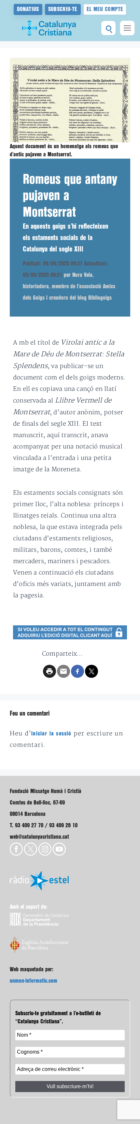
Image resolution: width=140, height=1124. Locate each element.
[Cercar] (108, 28)
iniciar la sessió (51, 733)
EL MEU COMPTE (105, 9)
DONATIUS (28, 9)
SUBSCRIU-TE (62, 9)
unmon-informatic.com (33, 980)
